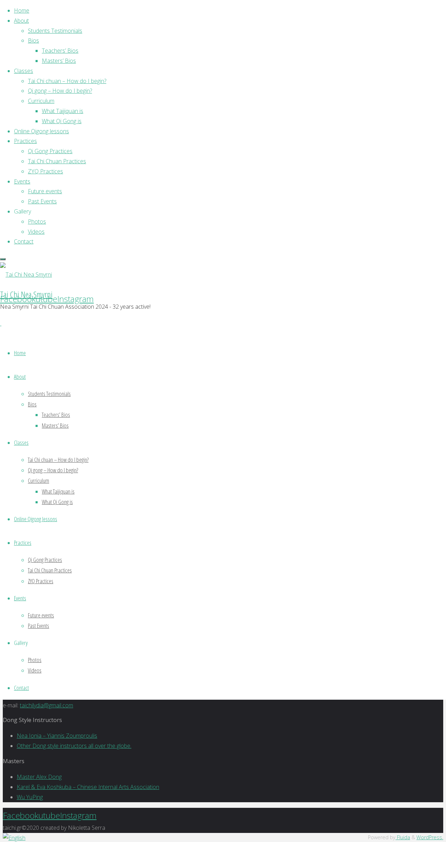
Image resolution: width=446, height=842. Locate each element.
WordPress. (429, 837)
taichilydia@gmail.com (46, 705)
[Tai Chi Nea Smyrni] (26, 274)
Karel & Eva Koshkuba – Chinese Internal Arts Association (88, 787)
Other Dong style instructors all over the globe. (74, 746)
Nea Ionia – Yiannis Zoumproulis (57, 735)
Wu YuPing (30, 797)
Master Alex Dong (39, 777)
